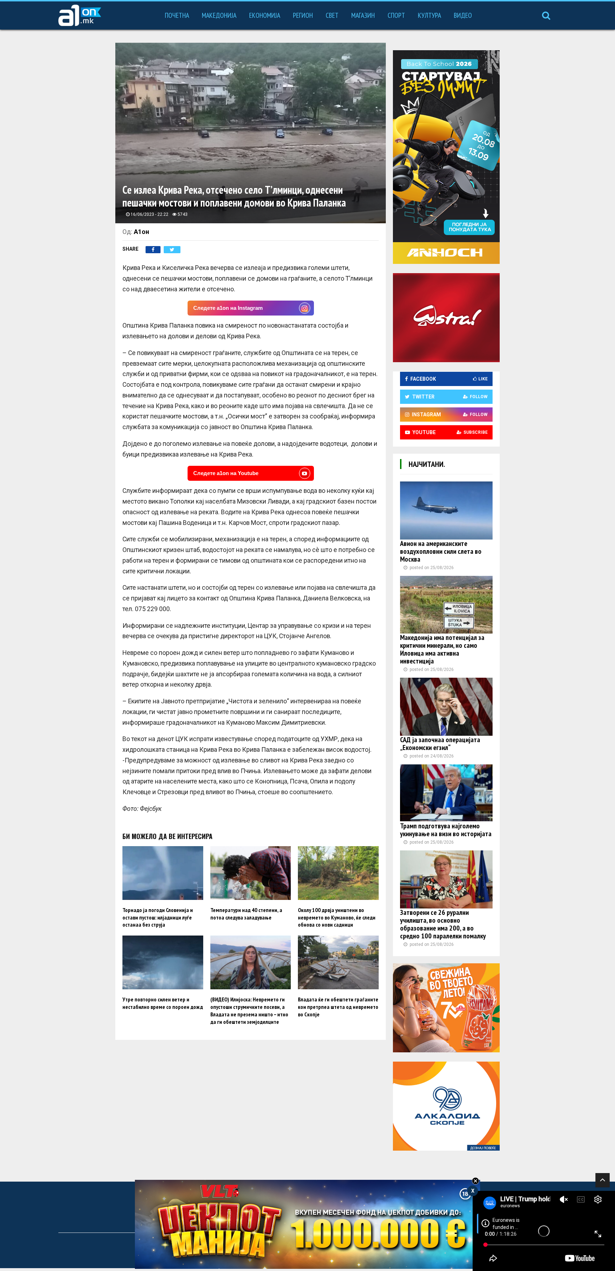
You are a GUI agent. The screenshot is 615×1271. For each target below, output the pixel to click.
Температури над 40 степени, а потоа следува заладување (246, 913)
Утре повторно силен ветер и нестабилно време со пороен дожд (162, 1003)
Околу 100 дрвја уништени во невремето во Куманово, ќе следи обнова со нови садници (336, 917)
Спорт (396, 15)
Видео (463, 15)
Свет (332, 15)
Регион (303, 15)
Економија (264, 15)
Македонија (219, 15)
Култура (429, 15)
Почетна (177, 15)
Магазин (363, 15)
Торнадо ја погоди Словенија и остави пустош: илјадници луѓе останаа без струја (157, 917)
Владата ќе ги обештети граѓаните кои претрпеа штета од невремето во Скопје (338, 1007)
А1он (141, 231)
